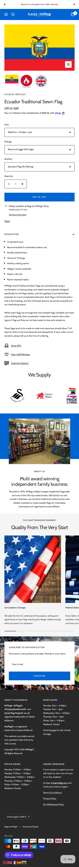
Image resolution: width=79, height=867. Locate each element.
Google (52, 730)
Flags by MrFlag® (15, 94)
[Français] (14, 862)
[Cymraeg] (24, 862)
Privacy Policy (49, 798)
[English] (10, 862)
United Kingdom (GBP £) (16, 817)
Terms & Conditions (52, 792)
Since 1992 (16, 345)
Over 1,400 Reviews (20, 354)
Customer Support (19, 363)
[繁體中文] (5, 862)
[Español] (19, 862)
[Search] (13, 14)
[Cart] (73, 14)
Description (11, 234)
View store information (17, 214)
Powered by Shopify (30, 826)
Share (7, 221)
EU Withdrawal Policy (53, 804)
